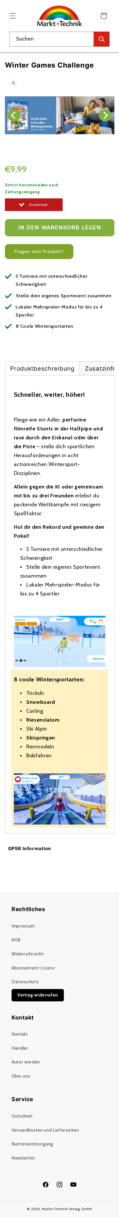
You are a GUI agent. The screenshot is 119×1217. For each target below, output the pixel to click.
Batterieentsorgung (32, 1144)
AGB (16, 939)
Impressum (23, 926)
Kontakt (20, 1034)
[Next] (105, 115)
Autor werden (26, 1062)
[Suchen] (101, 39)
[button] (13, 16)
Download (38, 204)
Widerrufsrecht (28, 954)
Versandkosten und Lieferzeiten (45, 1130)
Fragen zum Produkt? (39, 251)
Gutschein (22, 1116)
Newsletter (24, 1158)
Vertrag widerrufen (37, 995)
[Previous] (14, 115)
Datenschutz (25, 981)
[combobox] (59, 39)
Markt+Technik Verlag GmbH (67, 1209)
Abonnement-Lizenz (33, 968)
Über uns (21, 1076)
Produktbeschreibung (42, 368)
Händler (20, 1048)
